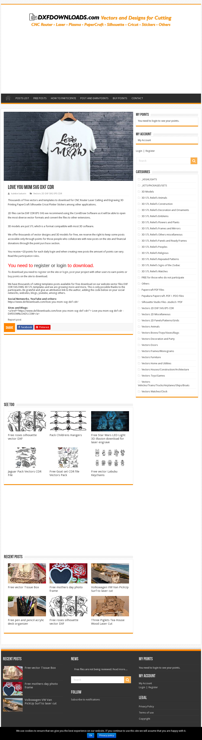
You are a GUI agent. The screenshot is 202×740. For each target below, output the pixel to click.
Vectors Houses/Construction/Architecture (165, 369)
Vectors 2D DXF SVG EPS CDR (47, 193)
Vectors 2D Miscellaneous (156, 314)
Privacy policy (106, 735)
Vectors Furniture (151, 357)
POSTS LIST (22, 98)
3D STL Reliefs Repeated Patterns (160, 259)
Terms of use (146, 712)
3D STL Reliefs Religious (155, 252)
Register (150, 150)
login (65, 271)
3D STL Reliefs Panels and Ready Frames (164, 240)
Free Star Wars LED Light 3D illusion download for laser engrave (108, 438)
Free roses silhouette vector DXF (22, 436)
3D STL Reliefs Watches (155, 271)
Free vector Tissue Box (23, 587)
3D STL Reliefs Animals (154, 197)
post (72, 271)
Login (139, 150)
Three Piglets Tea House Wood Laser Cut (107, 621)
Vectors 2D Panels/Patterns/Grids (160, 320)
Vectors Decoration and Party (158, 338)
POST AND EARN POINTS (94, 98)
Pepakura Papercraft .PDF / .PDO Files (163, 295)
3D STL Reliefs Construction (157, 203)
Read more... (120, 669)
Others (145, 283)
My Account (144, 140)
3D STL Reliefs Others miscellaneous (162, 234)
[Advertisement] (101, 59)
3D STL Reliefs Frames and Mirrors (161, 228)
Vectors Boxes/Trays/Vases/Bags (160, 332)
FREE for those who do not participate (163, 277)
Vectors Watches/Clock (154, 391)
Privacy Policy (146, 706)
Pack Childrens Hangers (66, 435)
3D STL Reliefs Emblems (155, 216)
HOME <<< (8, 98)
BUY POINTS (120, 98)
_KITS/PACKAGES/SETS (154, 185)
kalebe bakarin (18, 193)
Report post (14, 319)
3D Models (148, 191)
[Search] (194, 160)
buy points (14, 276)
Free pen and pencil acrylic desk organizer (26, 621)
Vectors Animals (151, 326)
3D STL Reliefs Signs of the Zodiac (161, 265)
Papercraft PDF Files (153, 289)
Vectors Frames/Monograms (158, 351)
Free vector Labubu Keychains (104, 473)
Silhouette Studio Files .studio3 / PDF (162, 302)
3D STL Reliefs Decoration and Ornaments (165, 210)
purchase (45, 243)
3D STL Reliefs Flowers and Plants (160, 222)
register (42, 271)
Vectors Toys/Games (153, 375)
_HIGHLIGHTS (149, 179)
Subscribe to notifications (85, 699)
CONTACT (137, 98)
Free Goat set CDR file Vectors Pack (64, 473)
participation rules (28, 255)
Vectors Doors (150, 344)
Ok (90, 735)
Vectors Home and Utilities (156, 363)
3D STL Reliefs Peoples (154, 246)
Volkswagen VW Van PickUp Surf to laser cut (110, 589)
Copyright (144, 718)
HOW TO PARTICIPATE (63, 98)
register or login (50, 265)
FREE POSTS (40, 98)
